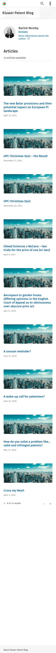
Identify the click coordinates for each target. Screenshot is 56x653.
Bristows (23, 31)
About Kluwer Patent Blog (16, 650)
